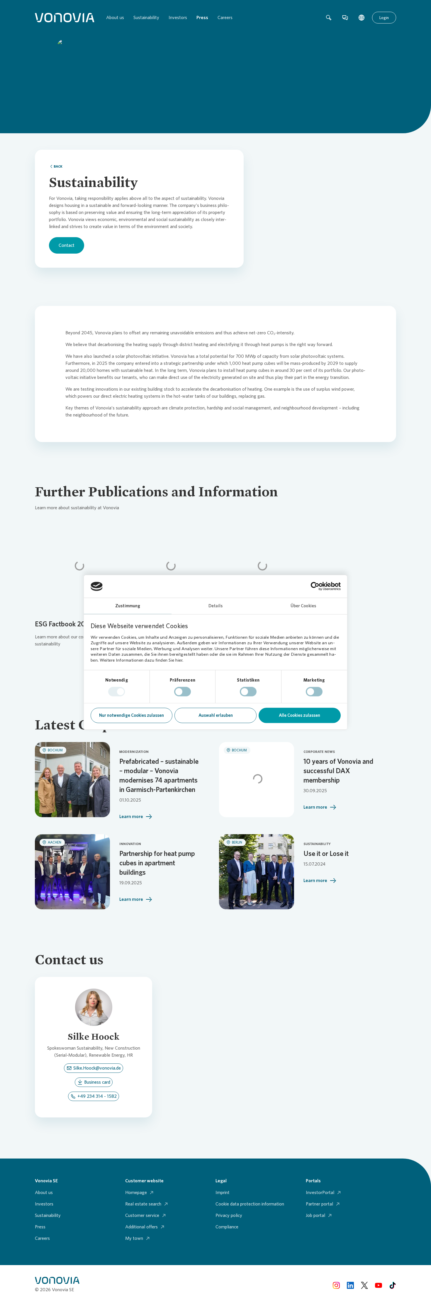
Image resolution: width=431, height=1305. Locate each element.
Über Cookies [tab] (303, 605)
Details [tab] (215, 605)
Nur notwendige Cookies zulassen (131, 715)
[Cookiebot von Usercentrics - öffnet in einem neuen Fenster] (315, 586)
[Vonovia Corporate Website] (64, 17)
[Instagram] (336, 1285)
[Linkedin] (350, 1285)
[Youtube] (378, 1285)
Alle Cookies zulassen (299, 715)
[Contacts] (345, 17)
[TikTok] (392, 1285)
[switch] (182, 692)
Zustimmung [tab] (127, 605)
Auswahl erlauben (215, 715)
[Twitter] (364, 1285)
